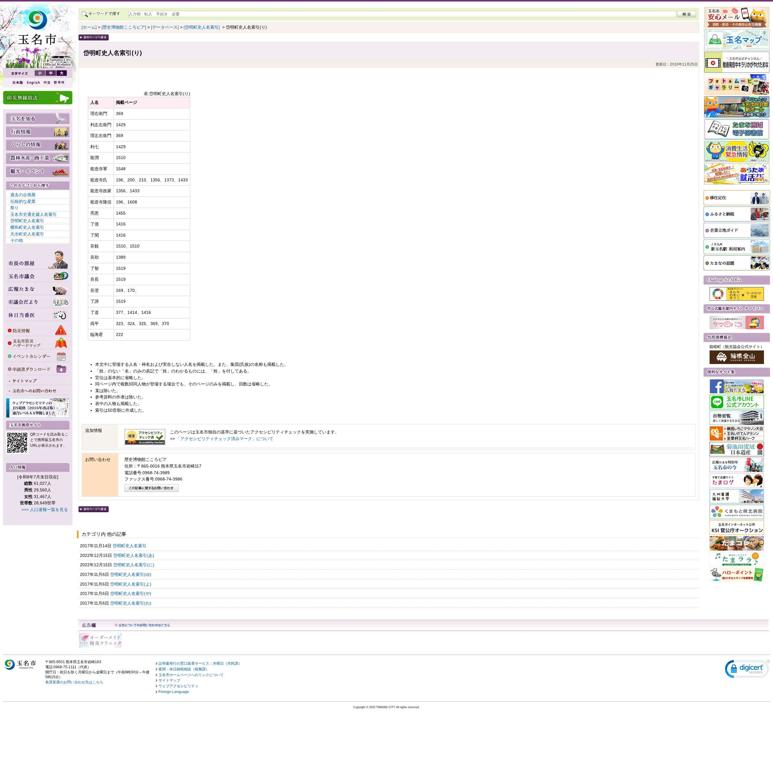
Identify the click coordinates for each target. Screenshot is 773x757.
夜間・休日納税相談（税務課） (184, 669)
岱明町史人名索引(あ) (134, 555)
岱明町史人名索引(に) (134, 564)
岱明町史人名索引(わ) (131, 603)
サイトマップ (169, 680)
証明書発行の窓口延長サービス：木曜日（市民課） (200, 663)
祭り (14, 207)
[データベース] (165, 27)
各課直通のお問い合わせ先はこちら (74, 682)
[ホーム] (89, 27)
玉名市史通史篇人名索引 (33, 214)
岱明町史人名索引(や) (131, 593)
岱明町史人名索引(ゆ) (131, 574)
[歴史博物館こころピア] (123, 27)
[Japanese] (17, 82)
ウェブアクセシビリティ (178, 686)
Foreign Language (174, 692)
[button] (747, 670)
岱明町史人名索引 (27, 220)
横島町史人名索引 (27, 227)
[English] (33, 82)
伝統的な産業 (23, 201)
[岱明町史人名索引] (202, 27)
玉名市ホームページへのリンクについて (191, 675)
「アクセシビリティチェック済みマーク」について (224, 438)
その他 (16, 240)
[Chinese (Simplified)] (47, 82)
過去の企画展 (23, 194)
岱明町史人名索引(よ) (131, 584)
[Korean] (59, 82)
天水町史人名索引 (27, 234)
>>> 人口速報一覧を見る (44, 509)
